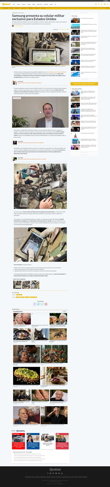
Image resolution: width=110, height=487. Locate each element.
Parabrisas (58, 477)
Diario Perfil (28, 477)
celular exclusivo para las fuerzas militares (56, 72)
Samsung (17, 297)
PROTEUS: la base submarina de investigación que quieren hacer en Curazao (27, 453)
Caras (33, 477)
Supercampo (64, 477)
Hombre (53, 477)
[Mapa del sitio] (62, 473)
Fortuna (48, 477)
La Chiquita (17, 8)
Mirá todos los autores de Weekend (84, 83)
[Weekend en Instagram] (48, 473)
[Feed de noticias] (59, 473)
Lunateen (80, 477)
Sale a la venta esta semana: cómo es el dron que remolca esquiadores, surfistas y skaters (29, 458)
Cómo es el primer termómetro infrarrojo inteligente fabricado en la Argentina (28, 460)
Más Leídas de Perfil (77, 89)
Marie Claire (43, 477)
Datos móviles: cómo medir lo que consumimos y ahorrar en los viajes (32, 159)
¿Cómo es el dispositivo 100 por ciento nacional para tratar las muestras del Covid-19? (29, 455)
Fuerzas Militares (33, 297)
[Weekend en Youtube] (56, 473)
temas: (13, 297)
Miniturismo (37, 8)
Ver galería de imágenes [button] (18, 25)
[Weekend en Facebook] (50, 473)
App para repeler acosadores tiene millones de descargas (29, 82)
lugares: (13, 294)
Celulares (22, 297)
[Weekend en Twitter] (53, 473)
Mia (75, 477)
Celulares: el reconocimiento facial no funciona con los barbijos (30, 142)
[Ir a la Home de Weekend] (55, 469)
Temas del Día (5, 8)
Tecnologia (27, 297)
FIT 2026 (11, 8)
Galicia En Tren (23, 8)
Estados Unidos (19, 294)
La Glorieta (43, 8)
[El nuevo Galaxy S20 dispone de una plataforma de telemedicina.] (35, 284)
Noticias (37, 477)
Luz (72, 477)
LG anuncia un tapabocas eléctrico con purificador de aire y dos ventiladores (27, 457)
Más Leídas (74, 16)
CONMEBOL (30, 8)
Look (69, 477)
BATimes (85, 477)
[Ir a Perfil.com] (105, 0)
